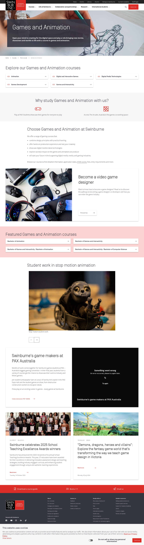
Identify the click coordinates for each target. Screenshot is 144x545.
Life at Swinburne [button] (46, 7)
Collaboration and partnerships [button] (66, 7)
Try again (105, 383)
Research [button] (85, 7)
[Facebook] (6, 520)
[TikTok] (25, 520)
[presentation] (36, 339)
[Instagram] (16, 520)
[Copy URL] (105, 378)
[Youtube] (11, 520)
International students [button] (101, 7)
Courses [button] (32, 7)
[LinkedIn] (21, 520)
